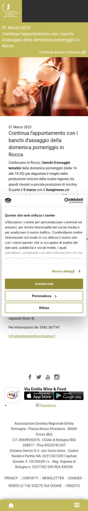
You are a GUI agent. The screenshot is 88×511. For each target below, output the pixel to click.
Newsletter (53, 478)
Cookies (75, 478)
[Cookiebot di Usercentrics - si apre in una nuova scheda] (64, 200)
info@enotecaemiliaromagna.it (32, 336)
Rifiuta (44, 308)
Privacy (11, 478)
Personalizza (41, 296)
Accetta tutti (44, 284)
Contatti (30, 478)
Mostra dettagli (63, 271)
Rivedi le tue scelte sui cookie (35, 486)
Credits (73, 486)
